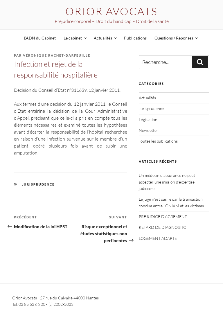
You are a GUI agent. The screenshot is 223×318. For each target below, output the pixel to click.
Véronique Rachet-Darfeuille (56, 55)
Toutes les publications (158, 141)
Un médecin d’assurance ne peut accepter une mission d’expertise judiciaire (167, 182)
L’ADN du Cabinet (40, 37)
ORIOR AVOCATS (111, 11)
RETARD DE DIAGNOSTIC (162, 227)
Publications (135, 37)
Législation (148, 119)
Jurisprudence (38, 184)
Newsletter (148, 130)
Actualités (147, 97)
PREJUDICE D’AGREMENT (163, 216)
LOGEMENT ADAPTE (158, 238)
